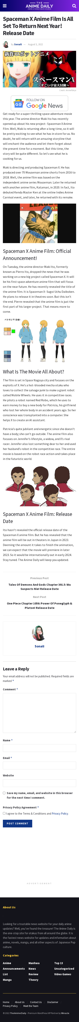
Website (8, 775)
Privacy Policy (60, 813)
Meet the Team (30, 1006)
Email (7, 758)
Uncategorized (64, 968)
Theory (33, 980)
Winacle (65, 1013)
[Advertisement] (39, 855)
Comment (10, 689)
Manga (7, 980)
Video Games (62, 974)
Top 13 (58, 963)
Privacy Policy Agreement (21, 807)
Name (8, 740)
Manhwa (34, 963)
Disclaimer (52, 1002)
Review (33, 974)
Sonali (18, 44)
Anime (7, 963)
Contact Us (36, 1002)
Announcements (14, 968)
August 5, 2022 (35, 44)
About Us (19, 1002)
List (5, 974)
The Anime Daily (18, 1013)
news (32, 968)
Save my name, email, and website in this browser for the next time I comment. (40, 795)
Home (6, 1002)
